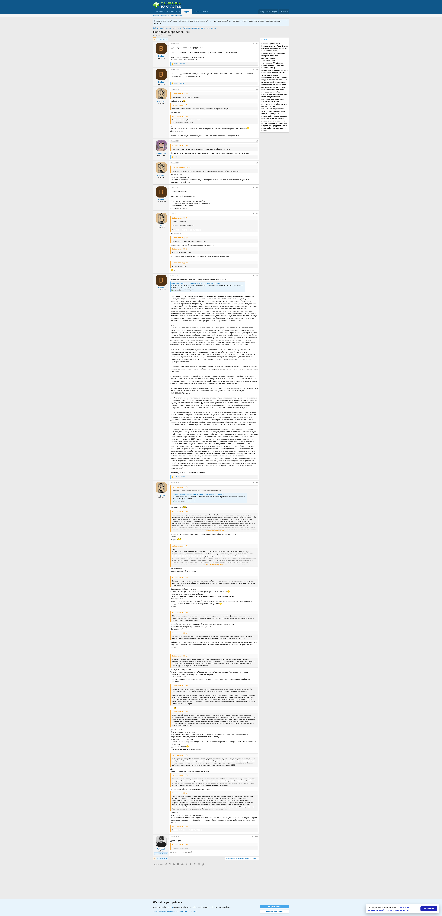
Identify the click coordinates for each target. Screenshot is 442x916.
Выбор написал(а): (178, 94)
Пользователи (200, 11)
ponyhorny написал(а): (180, 167)
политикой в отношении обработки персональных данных (388, 908)
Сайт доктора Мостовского (166, 11)
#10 (256, 837)
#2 (257, 70)
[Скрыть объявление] (287, 21)
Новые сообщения (160, 15)
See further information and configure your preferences (175, 911)
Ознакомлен (429, 908)
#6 (257, 187)
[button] (179, 11)
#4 (257, 141)
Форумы (186, 11)
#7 (257, 213)
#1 (257, 44)
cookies (170, 907)
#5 (257, 163)
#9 (257, 483)
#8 (257, 276)
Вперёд (163, 39)
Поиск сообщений (175, 15)
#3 (257, 89)
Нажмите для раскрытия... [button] (214, 530)
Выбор (157, 35)
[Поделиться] (253, 44)
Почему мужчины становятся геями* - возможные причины (196, 283)
